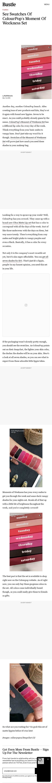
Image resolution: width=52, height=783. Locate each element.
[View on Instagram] (26, 305)
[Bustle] (9, 4)
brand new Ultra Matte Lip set (17, 222)
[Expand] (40, 759)
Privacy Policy (7, 777)
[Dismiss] (48, 759)
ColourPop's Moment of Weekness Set (27, 121)
